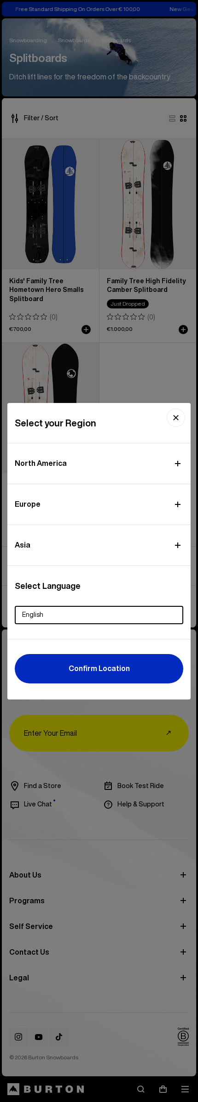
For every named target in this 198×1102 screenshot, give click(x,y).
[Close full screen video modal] (176, 417)
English (32, 614)
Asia (22, 544)
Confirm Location (99, 668)
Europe (28, 504)
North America (41, 463)
